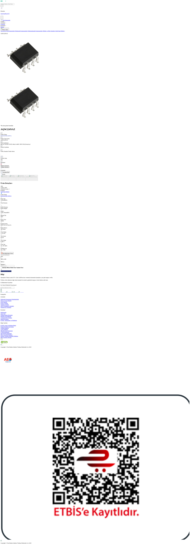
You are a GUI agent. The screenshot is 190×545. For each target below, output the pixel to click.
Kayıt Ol (7, 13)
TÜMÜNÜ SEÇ (4, 189)
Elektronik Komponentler (21, 31)
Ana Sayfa (3, 31)
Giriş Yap (3, 13)
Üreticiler (3, 24)
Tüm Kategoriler (6, 20)
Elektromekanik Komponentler (35, 31)
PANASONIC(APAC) (6, 196)
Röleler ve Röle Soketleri (49, 31)
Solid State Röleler (60, 31)
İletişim (2, 27)
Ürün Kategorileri (10, 31)
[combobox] (2, 339)
